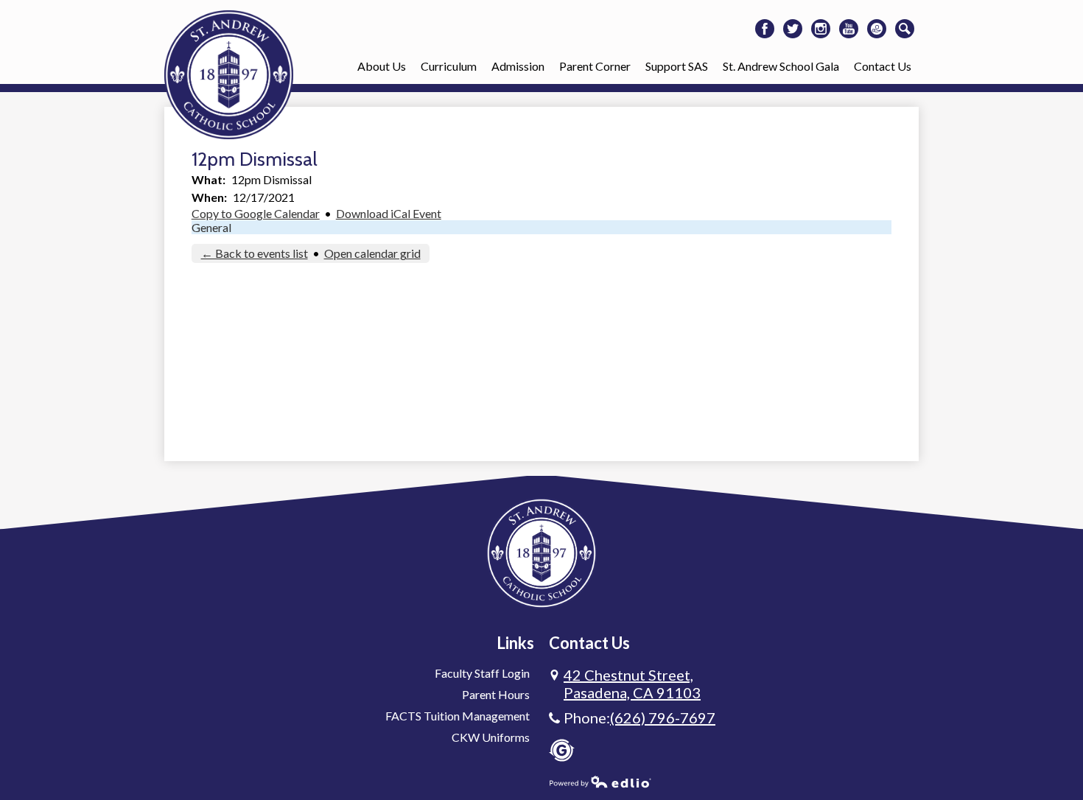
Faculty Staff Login (482, 673)
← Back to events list (254, 253)
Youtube (848, 28)
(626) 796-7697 (662, 717)
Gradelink (562, 750)
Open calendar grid (372, 253)
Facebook (764, 28)
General (211, 227)
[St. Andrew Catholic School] (228, 74)
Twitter (792, 28)
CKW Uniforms (491, 737)
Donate (876, 28)
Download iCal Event (388, 213)
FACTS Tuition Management (457, 716)
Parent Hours (496, 694)
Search (904, 28)
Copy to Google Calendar (256, 213)
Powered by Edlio (600, 781)
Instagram (820, 28)
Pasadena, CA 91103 (632, 683)
